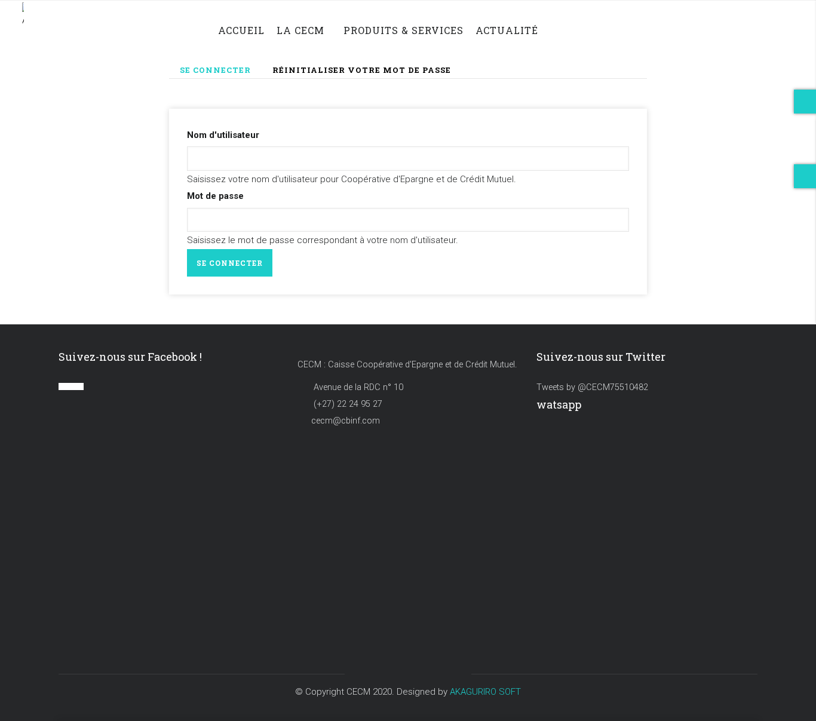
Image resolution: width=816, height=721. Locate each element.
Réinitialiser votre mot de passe (361, 70)
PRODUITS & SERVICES (403, 30)
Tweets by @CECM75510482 (592, 387)
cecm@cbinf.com (345, 421)
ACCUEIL (241, 30)
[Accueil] (61, 23)
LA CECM (300, 30)
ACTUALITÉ (507, 30)
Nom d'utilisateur (223, 135)
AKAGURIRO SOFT (485, 691)
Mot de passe (215, 196)
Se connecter (221, 71)
